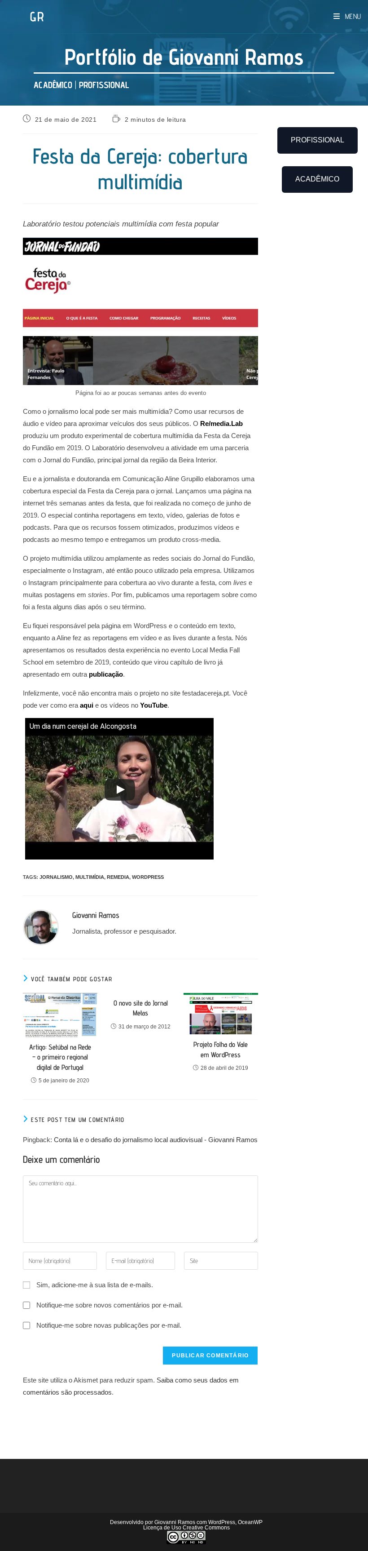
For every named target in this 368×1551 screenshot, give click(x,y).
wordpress (148, 877)
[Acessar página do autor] (41, 927)
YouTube (153, 705)
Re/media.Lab (221, 423)
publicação (106, 674)
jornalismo (56, 877)
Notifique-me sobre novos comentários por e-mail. (109, 1305)
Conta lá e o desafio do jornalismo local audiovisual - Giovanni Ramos (156, 1139)
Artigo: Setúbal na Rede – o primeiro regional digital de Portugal (60, 1057)
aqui (86, 705)
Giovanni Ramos (95, 915)
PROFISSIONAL (104, 85)
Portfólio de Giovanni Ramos (184, 56)
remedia (118, 877)
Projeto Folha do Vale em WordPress (220, 1049)
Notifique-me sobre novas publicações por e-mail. (108, 1325)
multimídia (89, 877)
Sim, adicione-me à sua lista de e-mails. (94, 1285)
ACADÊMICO (53, 85)
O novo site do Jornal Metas (141, 1008)
